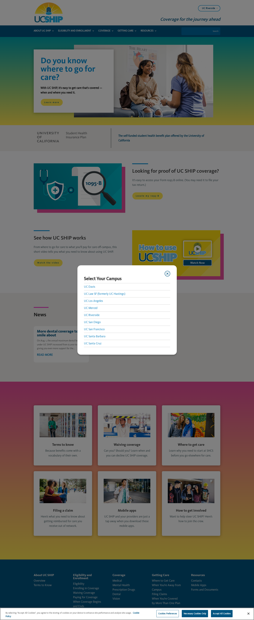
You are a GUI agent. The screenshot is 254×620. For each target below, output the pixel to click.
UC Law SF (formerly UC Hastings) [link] (104, 293)
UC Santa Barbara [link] (94, 336)
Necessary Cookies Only (195, 613)
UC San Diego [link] (92, 322)
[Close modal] (167, 273)
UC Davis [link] (89, 286)
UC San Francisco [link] (94, 329)
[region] (127, 614)
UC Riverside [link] (92, 315)
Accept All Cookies (222, 613)
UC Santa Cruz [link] (92, 343)
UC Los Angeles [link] (93, 300)
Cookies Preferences (167, 613)
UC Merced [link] (90, 308)
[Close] (248, 613)
